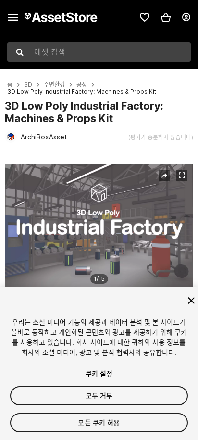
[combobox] (99, 52)
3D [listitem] (28, 84)
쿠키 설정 (99, 373)
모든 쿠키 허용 (99, 422)
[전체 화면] (181, 175)
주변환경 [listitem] (54, 84)
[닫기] (191, 300)
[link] (144, 17)
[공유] (164, 175)
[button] (166, 17)
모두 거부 (99, 395)
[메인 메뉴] (13, 17)
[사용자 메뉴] (186, 17)
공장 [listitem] (81, 84)
